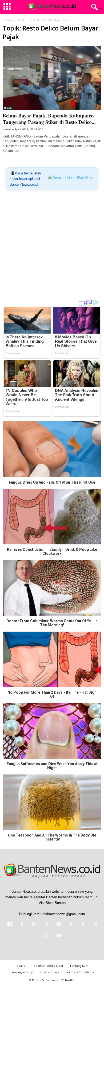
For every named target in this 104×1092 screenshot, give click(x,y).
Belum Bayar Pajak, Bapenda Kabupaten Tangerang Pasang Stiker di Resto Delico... (49, 118)
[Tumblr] (83, 924)
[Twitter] (95, 924)
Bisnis (8, 108)
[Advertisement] (52, 246)
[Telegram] (59, 924)
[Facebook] (22, 924)
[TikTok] (71, 924)
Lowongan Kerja (21, 972)
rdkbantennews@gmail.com (63, 914)
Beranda (8, 20)
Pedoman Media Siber (47, 966)
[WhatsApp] (46, 936)
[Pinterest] (46, 924)
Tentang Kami (79, 966)
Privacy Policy (49, 972)
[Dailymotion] (9, 924)
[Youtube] (58, 936)
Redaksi (20, 966)
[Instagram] (34, 924)
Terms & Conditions (79, 972)
